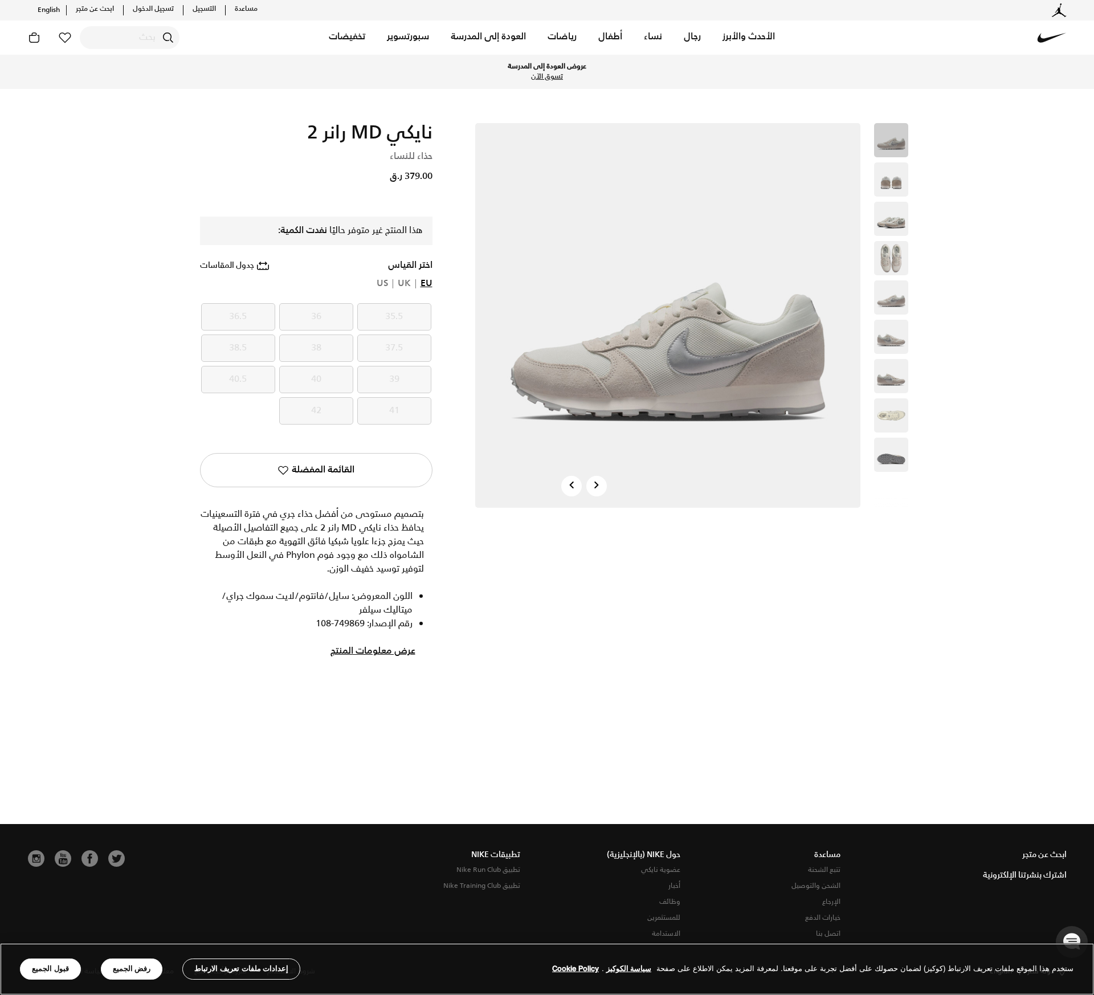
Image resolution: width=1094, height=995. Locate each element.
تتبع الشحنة (824, 869)
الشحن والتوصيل (815, 885)
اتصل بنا (828, 933)
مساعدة (246, 9)
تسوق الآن (547, 77)
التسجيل (204, 9)
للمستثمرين (663, 917)
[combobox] (129, 37)
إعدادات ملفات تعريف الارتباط (241, 968)
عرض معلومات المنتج (372, 651)
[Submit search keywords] (168, 37)
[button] (748, 38)
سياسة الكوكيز (628, 969)
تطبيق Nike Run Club (488, 869)
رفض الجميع (132, 968)
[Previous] (571, 486)
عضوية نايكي (660, 869)
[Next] (596, 486)
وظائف (669, 901)
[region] (547, 969)
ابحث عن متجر (95, 9)
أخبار (674, 885)
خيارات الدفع (822, 917)
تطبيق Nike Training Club (481, 885)
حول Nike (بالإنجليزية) (643, 855)
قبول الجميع (50, 968)
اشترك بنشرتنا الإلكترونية (1025, 875)
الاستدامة (666, 933)
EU (426, 283)
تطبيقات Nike (495, 855)
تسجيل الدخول (153, 9)
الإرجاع (831, 901)
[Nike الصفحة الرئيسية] (1052, 37)
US (382, 283)
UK (404, 283)
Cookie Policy (575, 969)
